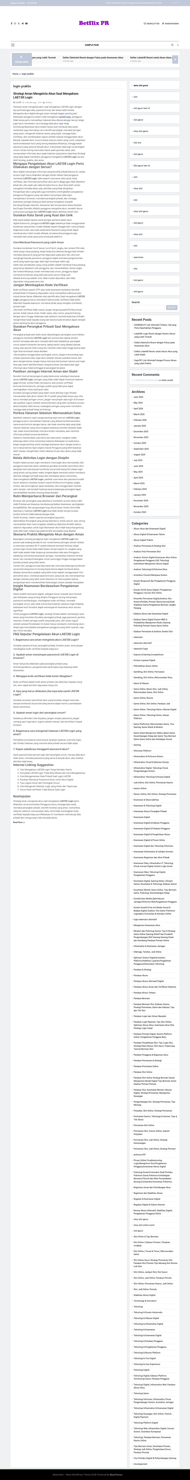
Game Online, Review (143, 698)
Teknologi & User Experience (147, 1364)
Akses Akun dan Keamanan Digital (150, 528)
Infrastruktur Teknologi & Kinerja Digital (152, 777)
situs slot (138, 188)
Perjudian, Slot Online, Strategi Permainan (153, 1110)
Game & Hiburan (141, 683)
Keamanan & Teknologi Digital (147, 805)
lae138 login (65, 116)
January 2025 (140, 495)
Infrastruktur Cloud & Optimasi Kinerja (151, 762)
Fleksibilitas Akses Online (146, 666)
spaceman (138, 257)
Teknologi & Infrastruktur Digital (148, 1324)
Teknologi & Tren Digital (145, 1358)
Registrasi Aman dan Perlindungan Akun (152, 1187)
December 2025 (141, 431)
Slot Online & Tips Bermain (146, 1236)
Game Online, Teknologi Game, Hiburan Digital (155, 709)
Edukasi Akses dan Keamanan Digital (151, 613)
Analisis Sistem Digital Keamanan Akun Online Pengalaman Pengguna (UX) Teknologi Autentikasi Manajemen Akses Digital (155, 560)
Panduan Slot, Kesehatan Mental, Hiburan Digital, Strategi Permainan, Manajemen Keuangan (153, 1093)
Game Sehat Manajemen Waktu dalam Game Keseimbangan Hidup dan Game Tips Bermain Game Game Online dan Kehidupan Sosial (155, 736)
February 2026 (140, 420)
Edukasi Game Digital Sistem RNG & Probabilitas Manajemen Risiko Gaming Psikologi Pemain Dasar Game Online (152, 622)
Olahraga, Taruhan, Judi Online (147, 952)
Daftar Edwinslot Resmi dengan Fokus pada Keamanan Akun (59, 57)
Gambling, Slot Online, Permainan (149, 672)
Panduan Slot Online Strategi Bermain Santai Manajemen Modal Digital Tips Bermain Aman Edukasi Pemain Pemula (155, 1081)
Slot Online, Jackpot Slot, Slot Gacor (150, 1272)
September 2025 (141, 449)
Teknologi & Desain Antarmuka (148, 1312)
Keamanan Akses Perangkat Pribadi (150, 811)
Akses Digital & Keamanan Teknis (149, 534)
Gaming (137, 745)
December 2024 (141, 500)
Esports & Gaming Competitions (149, 654)
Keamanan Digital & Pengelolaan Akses (152, 834)
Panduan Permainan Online (146, 1066)
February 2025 (140, 489)
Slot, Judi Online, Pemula (145, 1289)
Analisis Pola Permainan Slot (147, 551)
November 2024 (141, 506)
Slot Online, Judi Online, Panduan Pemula (153, 1278)
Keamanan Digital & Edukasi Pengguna (151, 823)
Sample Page (92, 45)
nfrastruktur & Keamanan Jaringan (149, 946)
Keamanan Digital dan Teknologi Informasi (153, 846)
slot (135, 97)
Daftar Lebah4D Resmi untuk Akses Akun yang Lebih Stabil (134, 3)
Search (136, 302)
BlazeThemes (116, 1474)
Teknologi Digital (141, 1370)
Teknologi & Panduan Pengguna (148, 1341)
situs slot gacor (141, 131)
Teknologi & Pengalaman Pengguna (150, 1347)
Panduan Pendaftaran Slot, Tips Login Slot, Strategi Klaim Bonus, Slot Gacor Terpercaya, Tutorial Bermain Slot (154, 1046)
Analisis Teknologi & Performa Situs (150, 569)
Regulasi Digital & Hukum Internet (149, 1204)
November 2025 (141, 437)
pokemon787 (140, 1154)
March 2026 (139, 414)
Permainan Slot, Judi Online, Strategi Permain (155, 1149)
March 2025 (139, 483)
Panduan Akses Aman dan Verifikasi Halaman (155, 987)
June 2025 (138, 466)
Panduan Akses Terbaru (145, 992)
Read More (18, 822)
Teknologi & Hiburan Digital (146, 1318)
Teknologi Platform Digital (146, 1422)
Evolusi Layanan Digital (144, 660)
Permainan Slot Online (144, 1125)
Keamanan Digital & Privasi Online (149, 840)
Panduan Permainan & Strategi (148, 1060)
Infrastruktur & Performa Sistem (148, 756)
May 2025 (138, 472)
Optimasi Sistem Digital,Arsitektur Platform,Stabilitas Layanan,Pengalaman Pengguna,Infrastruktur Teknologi (152, 960)
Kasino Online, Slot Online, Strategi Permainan (155, 794)
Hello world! (167, 380)
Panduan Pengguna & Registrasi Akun (151, 1055)
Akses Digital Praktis (143, 540)
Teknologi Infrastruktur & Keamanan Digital (153, 1408)
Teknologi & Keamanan (144, 1329)
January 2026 (140, 426)
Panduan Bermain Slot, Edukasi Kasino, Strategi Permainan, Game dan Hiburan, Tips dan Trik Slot (154, 1007)
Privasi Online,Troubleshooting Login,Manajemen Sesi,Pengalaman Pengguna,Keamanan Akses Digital (150, 1163)
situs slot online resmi (144, 1225)
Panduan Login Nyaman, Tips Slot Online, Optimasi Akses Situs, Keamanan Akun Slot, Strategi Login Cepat (154, 1025)
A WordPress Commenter (146, 380)
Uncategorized (140, 1464)
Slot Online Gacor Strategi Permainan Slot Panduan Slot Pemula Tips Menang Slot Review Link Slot (155, 1263)
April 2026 (138, 408)
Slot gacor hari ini (142, 165)
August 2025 (139, 454)
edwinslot (138, 637)
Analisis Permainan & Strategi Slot (150, 546)
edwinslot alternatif (143, 643)
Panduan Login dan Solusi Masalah (150, 1016)
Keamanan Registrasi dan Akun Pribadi (151, 857)
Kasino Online (140, 788)
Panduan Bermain (142, 998)
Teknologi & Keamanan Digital (147, 1335)
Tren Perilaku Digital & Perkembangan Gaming (155, 1458)
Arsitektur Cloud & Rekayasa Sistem (150, 575)
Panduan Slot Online (143, 1072)
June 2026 (138, 397)
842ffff (18, 102)
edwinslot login (141, 649)
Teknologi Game (141, 1393)
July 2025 (138, 460)
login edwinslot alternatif (145, 919)
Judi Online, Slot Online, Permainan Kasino (153, 782)
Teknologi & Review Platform (147, 1352)
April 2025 (138, 477)
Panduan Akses (141, 975)
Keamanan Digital (142, 817)
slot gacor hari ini (142, 108)
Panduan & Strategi (142, 969)
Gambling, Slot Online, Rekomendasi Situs (153, 677)
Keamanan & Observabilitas (146, 800)
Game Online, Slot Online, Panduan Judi (152, 703)
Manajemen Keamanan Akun (147, 925)
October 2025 (140, 443)
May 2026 (138, 403)
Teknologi (138, 1306)
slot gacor (138, 120)
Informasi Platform (142, 751)
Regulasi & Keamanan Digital (147, 1199)
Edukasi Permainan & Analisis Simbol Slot (153, 631)
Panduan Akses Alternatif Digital (149, 981)
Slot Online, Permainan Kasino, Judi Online (153, 1283)
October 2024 (140, 512)
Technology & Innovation (145, 1301)
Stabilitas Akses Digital (144, 1295)
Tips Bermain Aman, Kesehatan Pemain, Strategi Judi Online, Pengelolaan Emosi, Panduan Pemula (152, 1449)
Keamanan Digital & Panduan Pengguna (152, 828)
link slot (137, 142)
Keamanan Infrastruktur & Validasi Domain (153, 851)
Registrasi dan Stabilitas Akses (148, 1193)
